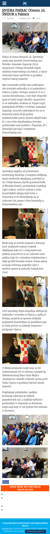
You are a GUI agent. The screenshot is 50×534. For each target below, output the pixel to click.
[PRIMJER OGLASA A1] (25, 487)
